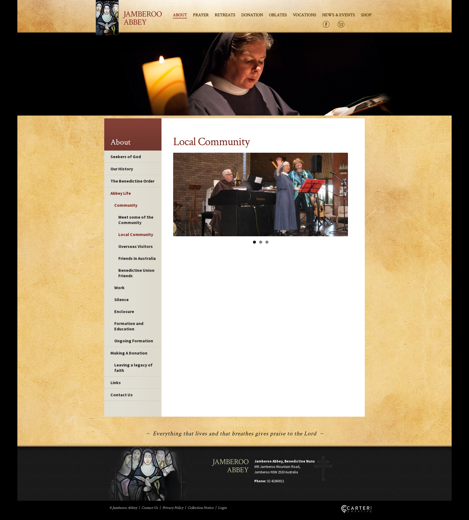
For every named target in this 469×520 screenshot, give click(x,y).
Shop (366, 15)
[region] (260, 194)
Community (125, 205)
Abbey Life (120, 193)
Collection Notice (201, 507)
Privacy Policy (172, 507)
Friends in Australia (137, 258)
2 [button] (260, 242)
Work (119, 287)
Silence (121, 299)
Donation (252, 15)
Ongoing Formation (133, 340)
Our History (121, 168)
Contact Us (121, 394)
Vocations (304, 15)
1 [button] (254, 242)
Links (115, 382)
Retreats (225, 15)
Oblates (278, 15)
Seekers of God (125, 156)
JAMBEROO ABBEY (142, 18)
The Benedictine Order (132, 181)
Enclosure (124, 311)
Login (222, 507)
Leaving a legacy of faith (133, 367)
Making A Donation (128, 353)
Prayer (201, 15)
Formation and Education (128, 326)
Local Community (135, 234)
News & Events (338, 15)
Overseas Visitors (135, 246)
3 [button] (266, 242)
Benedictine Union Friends (136, 272)
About (180, 15)
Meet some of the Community (135, 219)
